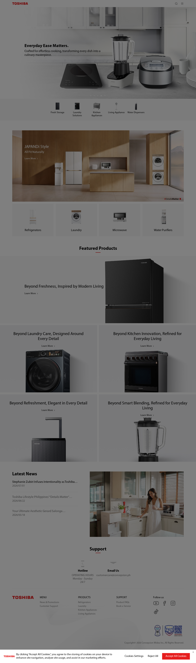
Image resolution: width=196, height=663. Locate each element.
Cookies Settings (134, 656)
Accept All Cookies (176, 656)
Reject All (153, 656)
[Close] (193, 652)
